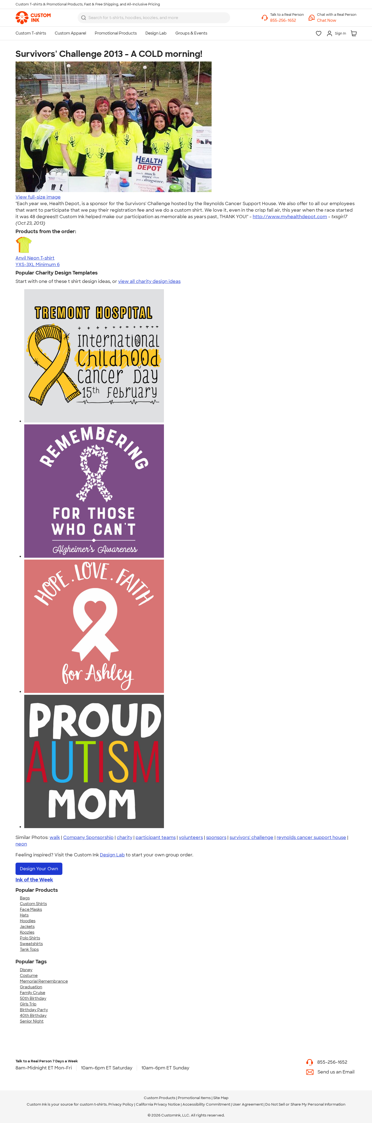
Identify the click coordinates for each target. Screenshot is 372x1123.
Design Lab (112, 855)
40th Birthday (33, 1015)
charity (124, 837)
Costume (29, 975)
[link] (33, 17)
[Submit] (84, 17)
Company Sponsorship (88, 837)
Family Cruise (32, 992)
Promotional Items (194, 1098)
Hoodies (27, 920)
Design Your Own (39, 869)
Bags (25, 898)
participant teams (156, 837)
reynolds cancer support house (311, 837)
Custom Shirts (33, 903)
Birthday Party (34, 1009)
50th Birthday (33, 998)
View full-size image (38, 197)
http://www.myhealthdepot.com (290, 217)
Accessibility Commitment (206, 1104)
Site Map (220, 1098)
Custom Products (159, 1098)
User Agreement (248, 1104)
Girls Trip (28, 1004)
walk (55, 837)
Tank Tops (29, 949)
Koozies (27, 932)
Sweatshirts (31, 943)
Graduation (31, 987)
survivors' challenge (251, 837)
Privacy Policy (120, 1104)
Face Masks (31, 909)
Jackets (27, 926)
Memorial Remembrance (44, 981)
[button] (336, 20)
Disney (26, 969)
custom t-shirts (93, 1104)
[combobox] (154, 17)
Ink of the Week (34, 880)
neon (21, 844)
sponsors (216, 837)
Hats (24, 915)
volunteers (191, 837)
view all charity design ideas (149, 281)
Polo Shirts (30, 938)
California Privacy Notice (158, 1104)
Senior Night (32, 1021)
